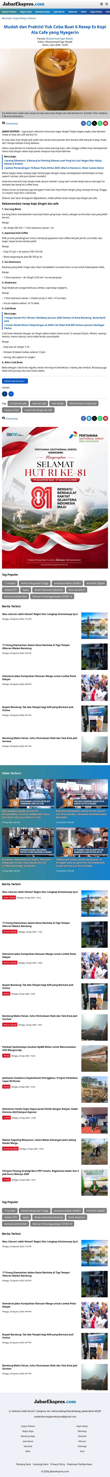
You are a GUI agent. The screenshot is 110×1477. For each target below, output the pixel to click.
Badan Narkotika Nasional (49, 589)
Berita (6, 993)
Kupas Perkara (9, 11)
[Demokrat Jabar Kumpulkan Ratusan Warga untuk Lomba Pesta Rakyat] (94, 687)
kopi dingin (58, 403)
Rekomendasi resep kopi (82, 403)
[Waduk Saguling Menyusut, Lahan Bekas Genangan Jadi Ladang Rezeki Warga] (94, 1151)
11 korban (9, 583)
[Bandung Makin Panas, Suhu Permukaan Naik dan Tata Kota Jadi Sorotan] (94, 749)
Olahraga (82, 1446)
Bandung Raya (43, 11)
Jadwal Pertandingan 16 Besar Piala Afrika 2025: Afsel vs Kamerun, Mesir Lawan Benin (55, 167)
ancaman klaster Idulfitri (67, 583)
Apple (26, 589)
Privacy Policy (57, 1464)
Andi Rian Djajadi (95, 583)
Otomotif (82, 1436)
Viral (82, 1451)
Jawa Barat (59, 11)
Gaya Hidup (96, 11)
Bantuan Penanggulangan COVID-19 (52, 596)
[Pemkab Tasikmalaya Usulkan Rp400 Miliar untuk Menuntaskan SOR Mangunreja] (94, 1058)
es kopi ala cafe (18, 403)
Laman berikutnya (14, 381)
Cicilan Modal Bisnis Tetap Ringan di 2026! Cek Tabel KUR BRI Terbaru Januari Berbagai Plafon (54, 326)
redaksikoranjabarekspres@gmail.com (55, 1416)
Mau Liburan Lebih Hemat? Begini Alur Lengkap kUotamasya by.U (40, 614)
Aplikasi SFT (10, 589)
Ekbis (83, 11)
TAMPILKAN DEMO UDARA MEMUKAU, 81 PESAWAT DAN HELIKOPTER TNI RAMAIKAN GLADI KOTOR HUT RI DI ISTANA (80, 863)
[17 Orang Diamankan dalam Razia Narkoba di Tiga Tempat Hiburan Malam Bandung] (94, 656)
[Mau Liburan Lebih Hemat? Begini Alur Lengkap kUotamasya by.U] (94, 625)
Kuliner (32, 18)
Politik (6, 1117)
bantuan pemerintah (15, 596)
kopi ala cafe (39, 403)
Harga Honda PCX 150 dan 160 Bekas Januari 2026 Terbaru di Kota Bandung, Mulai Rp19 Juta (54, 319)
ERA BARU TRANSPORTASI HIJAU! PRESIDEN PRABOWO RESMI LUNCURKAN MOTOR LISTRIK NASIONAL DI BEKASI (26, 863)
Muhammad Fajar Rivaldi (59, 38)
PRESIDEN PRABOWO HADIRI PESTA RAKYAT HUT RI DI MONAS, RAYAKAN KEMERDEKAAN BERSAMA (81, 814)
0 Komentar (11, 123)
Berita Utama (9, 931)
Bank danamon (76, 589)
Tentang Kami (23, 1464)
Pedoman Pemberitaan (79, 1464)
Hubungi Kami (40, 1464)
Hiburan (82, 1441)
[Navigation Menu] (106, 4)
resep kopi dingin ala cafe (38, 410)
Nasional (72, 11)
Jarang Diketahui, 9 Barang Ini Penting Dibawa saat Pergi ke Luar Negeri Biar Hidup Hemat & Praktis (53, 162)
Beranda (6, 18)
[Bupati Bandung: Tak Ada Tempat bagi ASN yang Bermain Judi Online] (94, 718)
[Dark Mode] (101, 4)
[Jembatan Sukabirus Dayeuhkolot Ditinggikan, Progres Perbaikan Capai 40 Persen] (94, 1089)
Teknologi (82, 1431)
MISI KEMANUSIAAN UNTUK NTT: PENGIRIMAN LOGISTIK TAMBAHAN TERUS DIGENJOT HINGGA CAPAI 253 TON (26, 814)
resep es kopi (11, 410)
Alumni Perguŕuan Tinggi (34, 583)
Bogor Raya (26, 11)
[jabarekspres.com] (23, 4)
